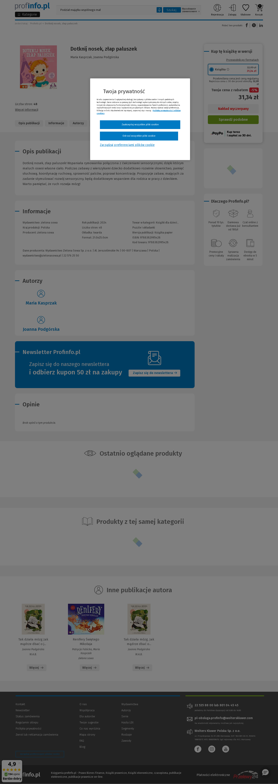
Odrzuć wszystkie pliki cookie (138, 135)
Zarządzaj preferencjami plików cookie (127, 145)
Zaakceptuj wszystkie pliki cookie (140, 124)
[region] (140, 119)
